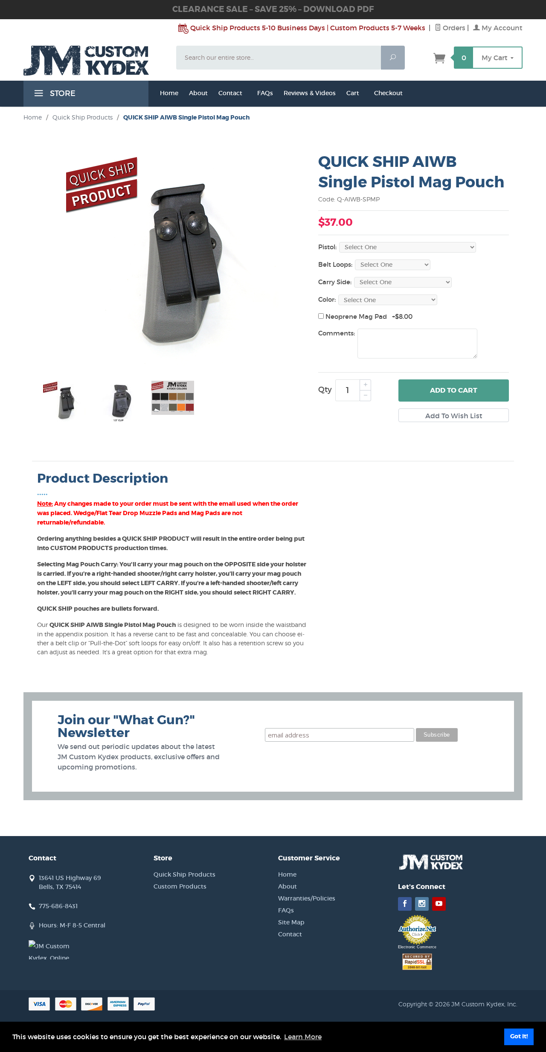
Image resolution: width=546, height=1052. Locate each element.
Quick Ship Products (82, 117)
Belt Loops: (335, 264)
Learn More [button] (303, 1036)
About (287, 886)
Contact (230, 93)
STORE (62, 93)
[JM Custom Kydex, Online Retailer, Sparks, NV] (50, 949)
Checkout (388, 93)
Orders (453, 27)
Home (169, 93)
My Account (501, 27)
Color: (327, 299)
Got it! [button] (519, 1036)
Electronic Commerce (417, 947)
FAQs (265, 93)
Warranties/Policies (306, 898)
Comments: (336, 333)
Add (453, 390)
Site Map (291, 922)
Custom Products (180, 886)
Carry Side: (334, 282)
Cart (352, 93)
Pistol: (327, 247)
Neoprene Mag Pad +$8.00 (368, 316)
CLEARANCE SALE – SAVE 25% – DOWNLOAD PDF (273, 9)
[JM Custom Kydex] (94, 61)
